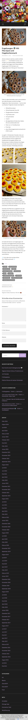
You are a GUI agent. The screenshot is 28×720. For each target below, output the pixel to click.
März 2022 (5, 480)
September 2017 (6, 622)
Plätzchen (18, 275)
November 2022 (6, 455)
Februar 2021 (5, 517)
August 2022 (5, 464)
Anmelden (4, 701)
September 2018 (6, 588)
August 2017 (5, 625)
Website (4, 337)
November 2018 (6, 582)
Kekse (4, 273)
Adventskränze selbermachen (9, 405)
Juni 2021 (4, 505)
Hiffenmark (17, 271)
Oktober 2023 (5, 440)
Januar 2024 (5, 436)
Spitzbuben (19, 391)
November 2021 (6, 489)
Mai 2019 (4, 563)
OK (18, 719)
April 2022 (4, 477)
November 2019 (6, 548)
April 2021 (4, 511)
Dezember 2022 (6, 452)
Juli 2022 (4, 467)
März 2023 (5, 446)
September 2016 (6, 656)
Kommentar (5, 306)
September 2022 (6, 461)
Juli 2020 (4, 536)
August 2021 (5, 498)
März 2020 (5, 542)
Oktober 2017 (5, 619)
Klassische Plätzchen (8, 275)
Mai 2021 (4, 508)
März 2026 (5, 421)
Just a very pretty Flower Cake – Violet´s (12, 394)
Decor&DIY (5, 683)
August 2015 (5, 660)
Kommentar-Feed (6, 707)
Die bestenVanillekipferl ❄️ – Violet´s (11, 408)
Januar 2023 (5, 449)
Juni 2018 (4, 598)
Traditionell (6, 277)
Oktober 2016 (5, 653)
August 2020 (5, 532)
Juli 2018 (4, 594)
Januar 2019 (5, 576)
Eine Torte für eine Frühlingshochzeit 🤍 (12, 367)
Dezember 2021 (6, 486)
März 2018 (5, 607)
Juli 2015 (4, 663)
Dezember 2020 (6, 523)
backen (5, 266)
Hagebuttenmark (7, 271)
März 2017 (5, 641)
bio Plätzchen (12, 266)
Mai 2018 (4, 601)
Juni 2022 (4, 471)
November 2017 (6, 616)
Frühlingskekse (6, 377)
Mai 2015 (4, 666)
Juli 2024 (4, 427)
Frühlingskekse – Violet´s (8, 391)
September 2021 (6, 495)
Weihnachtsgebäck (17, 277)
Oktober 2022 (5, 458)
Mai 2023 (4, 443)
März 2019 (5, 570)
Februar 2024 (5, 433)
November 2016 (6, 650)
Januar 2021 (5, 520)
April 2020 (4, 539)
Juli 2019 (4, 557)
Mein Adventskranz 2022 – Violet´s (11, 404)
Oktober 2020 (5, 529)
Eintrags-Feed (5, 704)
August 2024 (5, 424)
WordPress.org (6, 710)
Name (3, 323)
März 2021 (5, 514)
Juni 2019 (4, 560)
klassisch (10, 273)
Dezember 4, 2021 (6, 55)
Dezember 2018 (6, 579)
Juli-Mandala (5, 374)
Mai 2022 (4, 474)
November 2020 (6, 526)
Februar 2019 (5, 573)
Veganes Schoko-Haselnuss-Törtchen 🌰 (12, 291)
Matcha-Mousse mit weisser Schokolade (12, 380)
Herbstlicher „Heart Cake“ (8, 396)
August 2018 (5, 591)
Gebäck (14, 268)
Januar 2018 (5, 610)
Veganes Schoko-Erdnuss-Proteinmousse (12, 371)
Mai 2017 (4, 635)
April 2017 (4, 638)
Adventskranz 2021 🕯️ (7, 286)
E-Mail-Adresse (6, 330)
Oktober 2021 (5, 492)
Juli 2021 (4, 502)
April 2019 (4, 567)
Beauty (4, 680)
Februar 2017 (5, 644)
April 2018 (4, 604)
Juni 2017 (4, 632)
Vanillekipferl (5, 410)
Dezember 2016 (6, 647)
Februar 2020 (5, 545)
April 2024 (4, 430)
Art (3, 677)
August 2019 (5, 554)
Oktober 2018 (5, 585)
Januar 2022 (5, 483)
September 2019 (6, 551)
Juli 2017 (4, 629)
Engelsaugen (6, 268)
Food (6, 263)
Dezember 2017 (6, 613)
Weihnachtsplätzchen (8, 280)
